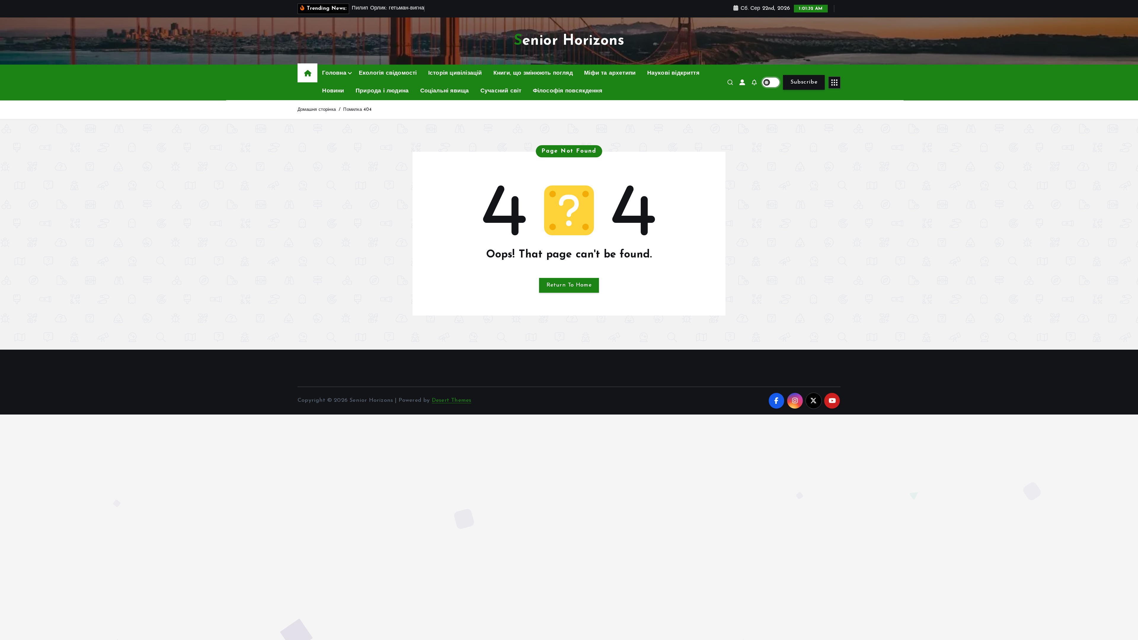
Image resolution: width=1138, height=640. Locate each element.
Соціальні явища (444, 91)
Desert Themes (451, 400)
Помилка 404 (357, 110)
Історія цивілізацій (455, 73)
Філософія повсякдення (567, 91)
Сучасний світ (501, 91)
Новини (333, 91)
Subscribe (803, 82)
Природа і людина (382, 91)
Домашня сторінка (317, 110)
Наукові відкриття (673, 73)
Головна (334, 73)
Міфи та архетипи (610, 73)
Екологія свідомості (388, 73)
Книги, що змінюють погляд (533, 73)
